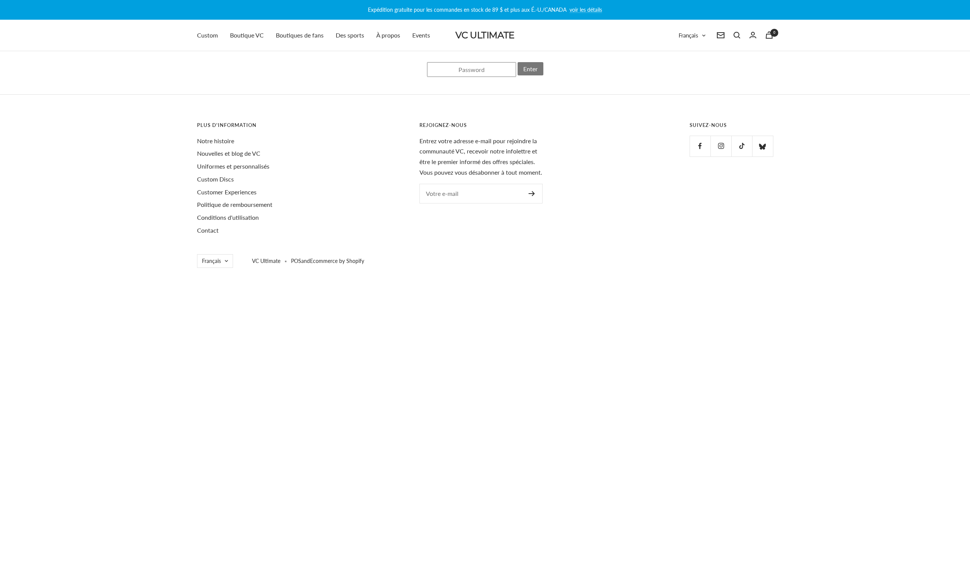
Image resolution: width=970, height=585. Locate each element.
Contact (208, 230)
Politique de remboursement (234, 204)
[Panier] (769, 35)
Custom (207, 35)
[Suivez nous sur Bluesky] (762, 146)
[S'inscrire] (532, 193)
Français (688, 35)
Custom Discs (215, 179)
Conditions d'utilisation (228, 217)
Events (421, 35)
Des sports (350, 35)
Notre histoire (215, 140)
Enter (530, 68)
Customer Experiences (227, 192)
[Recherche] (737, 35)
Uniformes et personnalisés (233, 166)
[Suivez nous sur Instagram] (720, 146)
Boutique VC (247, 35)
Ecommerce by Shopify (337, 261)
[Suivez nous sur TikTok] (741, 146)
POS (296, 261)
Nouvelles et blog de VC (228, 153)
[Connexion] (752, 35)
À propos (388, 35)
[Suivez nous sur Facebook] (700, 146)
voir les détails (585, 9)
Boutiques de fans (300, 35)
